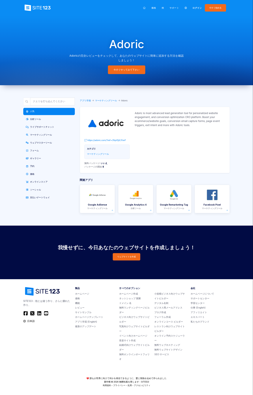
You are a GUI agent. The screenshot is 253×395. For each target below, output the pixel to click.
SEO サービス (161, 354)
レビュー (79, 307)
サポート (174, 7)
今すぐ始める (215, 8)
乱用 (130, 385)
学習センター (198, 303)
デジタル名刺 (161, 303)
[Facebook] (26, 313)
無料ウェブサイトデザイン (168, 349)
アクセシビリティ (142, 385)
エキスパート (198, 317)
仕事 (198, 307)
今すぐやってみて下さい (126, 69)
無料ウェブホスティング (167, 345)
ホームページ (82, 293)
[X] (32, 313)
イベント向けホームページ (133, 335)
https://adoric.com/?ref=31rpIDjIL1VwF (106, 140)
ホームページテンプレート (89, 317)
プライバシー (119, 385)
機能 (77, 303)
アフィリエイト (199, 312)
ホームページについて (202, 293)
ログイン (197, 7)
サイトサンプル (83, 312)
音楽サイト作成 (127, 340)
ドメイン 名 (125, 303)
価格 (153, 7)
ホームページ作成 (128, 293)
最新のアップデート (85, 326)
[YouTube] (46, 313)
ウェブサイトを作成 (126, 256)
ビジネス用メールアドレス (168, 307)
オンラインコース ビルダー (168, 321)
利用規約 (107, 385)
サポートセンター (200, 298)
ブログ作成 (160, 312)
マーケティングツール (106, 100)
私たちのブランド (200, 321)
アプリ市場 (85, 100)
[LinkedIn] (39, 313)
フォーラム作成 (162, 317)
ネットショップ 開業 (130, 298)
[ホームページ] (144, 8)
